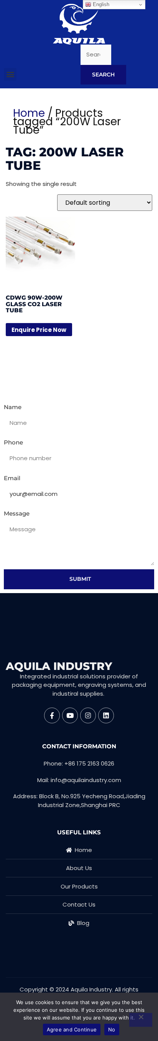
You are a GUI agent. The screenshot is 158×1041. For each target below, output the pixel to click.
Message (17, 513)
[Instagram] (88, 715)
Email (12, 478)
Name (12, 407)
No (111, 1029)
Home (29, 113)
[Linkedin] (106, 715)
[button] (10, 74)
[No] (140, 1020)
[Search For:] (96, 55)
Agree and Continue (72, 1029)
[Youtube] (70, 715)
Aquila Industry (59, 666)
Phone (13, 442)
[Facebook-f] (52, 715)
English (100, 4)
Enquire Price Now (39, 330)
